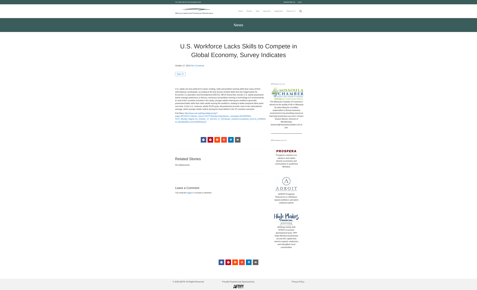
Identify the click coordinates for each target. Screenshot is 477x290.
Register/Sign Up (289, 2)
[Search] (300, 11)
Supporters (278, 11)
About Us (290, 11)
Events (249, 11)
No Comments (198, 66)
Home (240, 11)
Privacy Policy (298, 282)
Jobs (257, 11)
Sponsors (267, 11)
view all (282, 84)
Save (179, 74)
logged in (191, 193)
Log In (300, 2)
